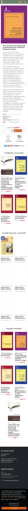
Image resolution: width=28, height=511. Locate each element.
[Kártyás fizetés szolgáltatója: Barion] (14, 145)
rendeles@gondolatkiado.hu (12, 480)
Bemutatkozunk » (5, 454)
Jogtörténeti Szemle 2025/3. (21, 258)
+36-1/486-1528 (6, 474)
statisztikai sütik (15, 503)
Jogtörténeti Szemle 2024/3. (21, 316)
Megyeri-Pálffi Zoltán (15, 114)
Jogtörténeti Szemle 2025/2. (6, 287)
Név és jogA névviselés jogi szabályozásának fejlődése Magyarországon (21, 356)
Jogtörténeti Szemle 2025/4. (6, 258)
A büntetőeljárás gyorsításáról (21, 216)
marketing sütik (15, 505)
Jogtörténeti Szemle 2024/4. (6, 316)
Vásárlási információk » (6, 462)
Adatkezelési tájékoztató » (7, 460)
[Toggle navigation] (25, 1)
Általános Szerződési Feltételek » (9, 459)
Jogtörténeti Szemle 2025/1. (21, 287)
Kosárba (18, 130)
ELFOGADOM (14, 508)
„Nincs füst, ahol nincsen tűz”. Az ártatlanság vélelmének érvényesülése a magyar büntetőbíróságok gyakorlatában (7, 183)
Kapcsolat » (4, 455)
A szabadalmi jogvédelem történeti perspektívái (5, 218)
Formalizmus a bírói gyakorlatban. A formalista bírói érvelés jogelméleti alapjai (20, 182)
